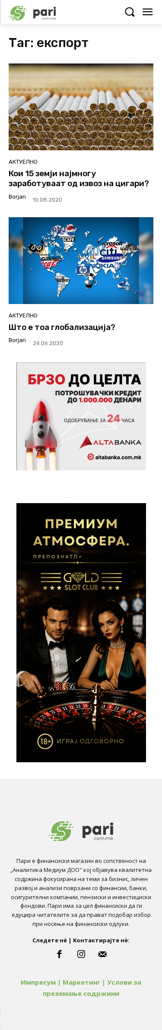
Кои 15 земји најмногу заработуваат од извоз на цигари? (79, 178)
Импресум (38, 982)
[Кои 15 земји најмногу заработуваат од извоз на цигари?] (81, 106)
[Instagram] (81, 954)
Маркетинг (81, 982)
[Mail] (102, 954)
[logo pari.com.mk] (47, 12)
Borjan (17, 196)
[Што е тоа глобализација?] (81, 260)
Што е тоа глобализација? (62, 327)
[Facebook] (59, 954)
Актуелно (23, 162)
